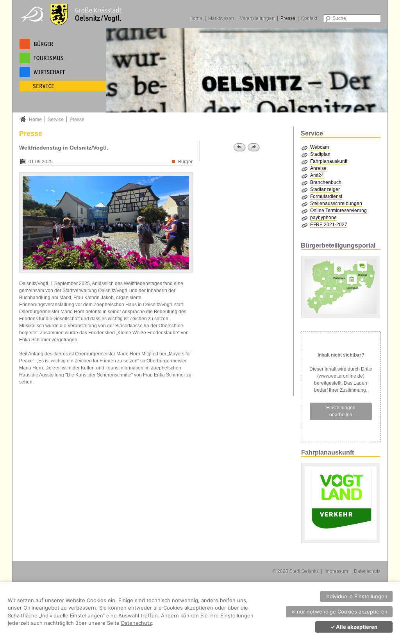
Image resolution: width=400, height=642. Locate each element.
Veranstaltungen (257, 18)
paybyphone (323, 217)
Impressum (336, 571)
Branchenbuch (325, 182)
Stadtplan (320, 154)
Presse (287, 18)
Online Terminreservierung (338, 210)
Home (195, 18)
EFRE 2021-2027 (328, 224)
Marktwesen (221, 18)
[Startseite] (75, 14)
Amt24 (317, 175)
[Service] (63, 86)
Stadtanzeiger (325, 189)
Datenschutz (367, 571)
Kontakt (309, 18)
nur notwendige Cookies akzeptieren (339, 611)
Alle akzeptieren (353, 627)
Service (56, 119)
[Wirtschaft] (63, 72)
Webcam (319, 147)
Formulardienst (326, 196)
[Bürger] (63, 44)
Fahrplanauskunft (328, 161)
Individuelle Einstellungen (356, 596)
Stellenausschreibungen (336, 203)
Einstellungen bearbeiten (340, 411)
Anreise (318, 168)
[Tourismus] (63, 58)
